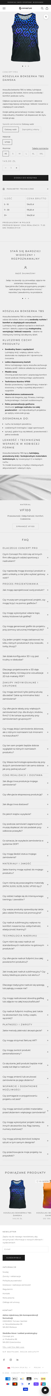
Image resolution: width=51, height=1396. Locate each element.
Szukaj (5, 1272)
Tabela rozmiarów (40, 148)
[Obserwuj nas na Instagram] (10, 1359)
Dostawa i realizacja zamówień (17, 1285)
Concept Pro (10, 72)
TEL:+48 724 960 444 (13, 1347)
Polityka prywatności (12, 1280)
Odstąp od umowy (11, 1302)
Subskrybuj (13, 1258)
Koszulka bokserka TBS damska (17, 1214)
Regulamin (8, 1289)
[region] (25, 280)
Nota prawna (8, 1298)
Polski (37, 1367)
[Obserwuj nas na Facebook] (4, 1359)
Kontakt (6, 1293)
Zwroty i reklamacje (12, 1276)
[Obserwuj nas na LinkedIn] (17, 1359)
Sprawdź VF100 (25, 526)
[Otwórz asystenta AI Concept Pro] (45, 1390)
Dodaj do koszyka (25, 178)
